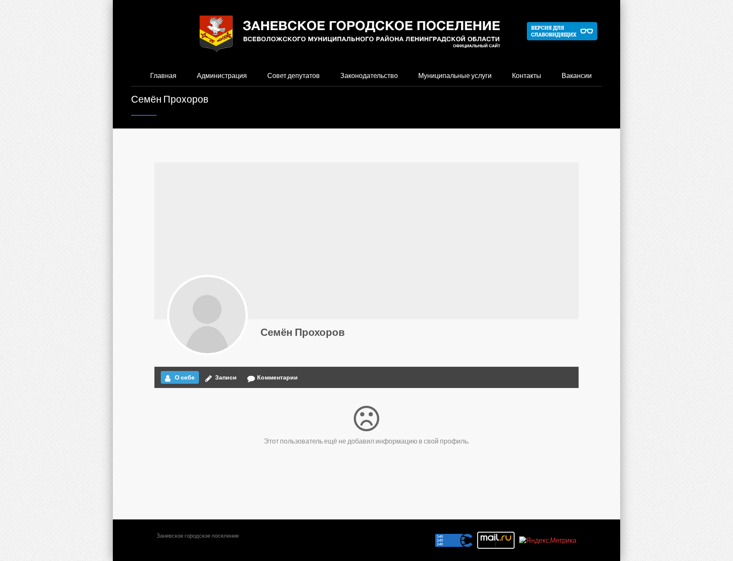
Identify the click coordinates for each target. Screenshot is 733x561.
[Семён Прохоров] (207, 315)
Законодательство (369, 75)
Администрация (222, 75)
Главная (163, 75)
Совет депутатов (293, 75)
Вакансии (577, 75)
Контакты (526, 75)
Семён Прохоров (302, 332)
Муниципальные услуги (455, 75)
